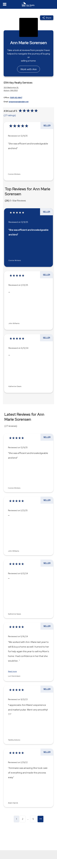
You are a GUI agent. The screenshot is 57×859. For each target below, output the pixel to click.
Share (48, 17)
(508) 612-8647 (16, 97)
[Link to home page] (28, 4)
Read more (12, 672)
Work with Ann (28, 69)
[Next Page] (40, 819)
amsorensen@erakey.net (18, 101)
